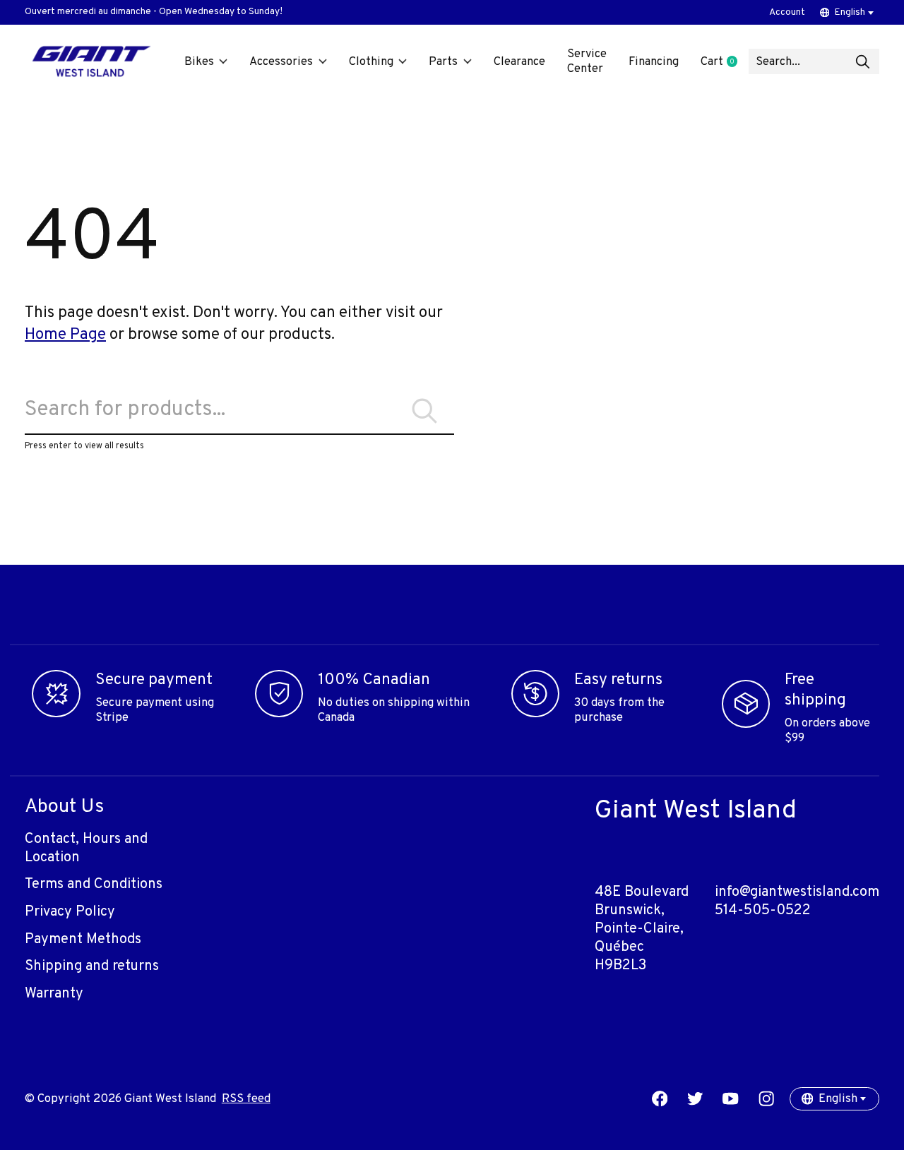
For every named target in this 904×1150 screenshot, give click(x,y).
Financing (654, 61)
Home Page (65, 335)
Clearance (519, 61)
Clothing (371, 61)
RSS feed (246, 1098)
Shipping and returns (92, 966)
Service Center (587, 61)
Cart (724, 61)
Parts (443, 61)
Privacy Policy (70, 912)
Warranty (54, 994)
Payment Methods (83, 939)
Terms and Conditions (93, 884)
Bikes (199, 61)
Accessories (281, 61)
